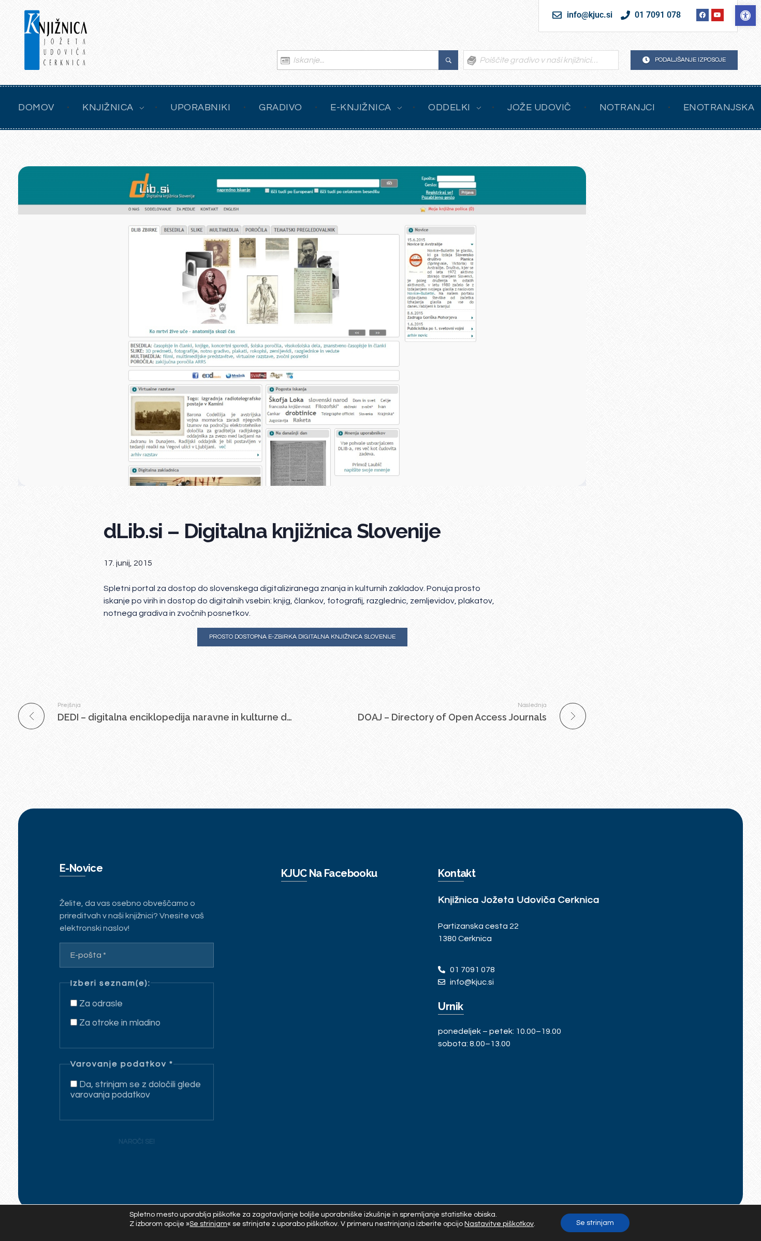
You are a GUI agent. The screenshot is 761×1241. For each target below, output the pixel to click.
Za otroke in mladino (118, 1023)
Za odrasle (100, 1003)
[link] (745, 15)
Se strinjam (595, 1222)
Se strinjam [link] (208, 1224)
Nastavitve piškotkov (499, 1224)
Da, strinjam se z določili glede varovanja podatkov (135, 1090)
